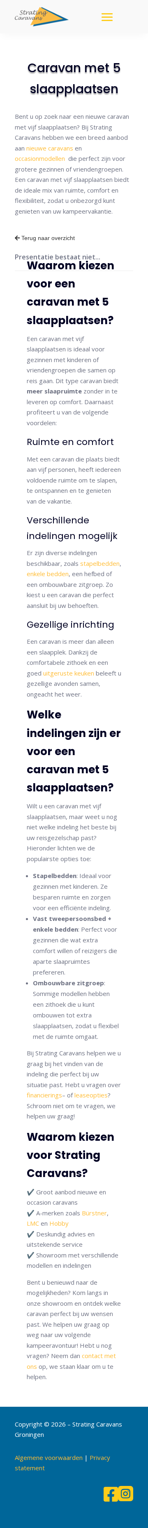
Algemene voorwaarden (49, 1457)
